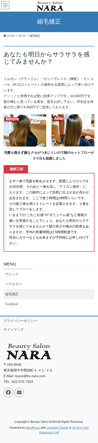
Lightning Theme (58, 427)
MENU (10, 264)
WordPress (33, 427)
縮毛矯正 (12, 294)
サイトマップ (14, 329)
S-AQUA (11, 304)
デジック (10, 96)
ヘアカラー (13, 284)
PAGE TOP (91, 425)
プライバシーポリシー (20, 321)
